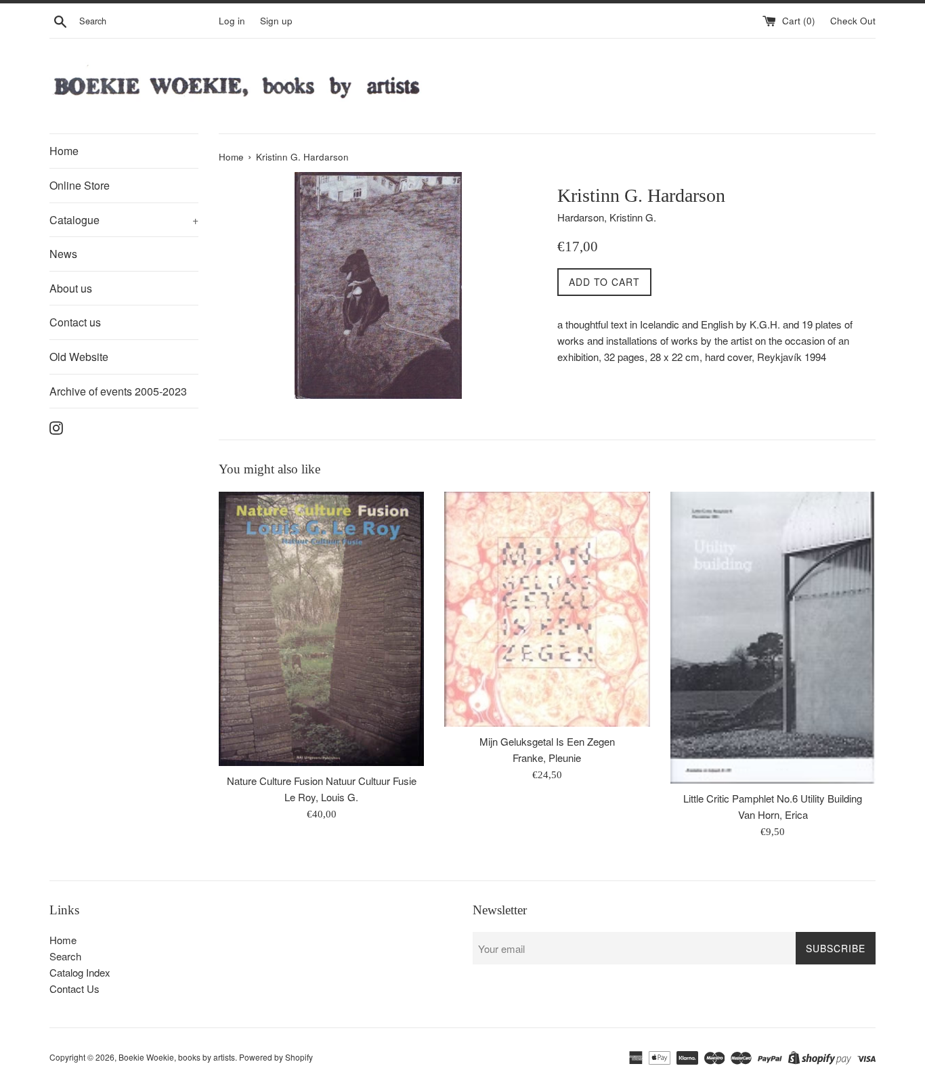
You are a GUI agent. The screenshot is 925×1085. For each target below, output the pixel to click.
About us (70, 288)
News (63, 253)
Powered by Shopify (276, 1057)
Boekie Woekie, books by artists (177, 1057)
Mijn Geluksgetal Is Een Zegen (547, 741)
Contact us (75, 322)
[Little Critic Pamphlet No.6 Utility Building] (773, 638)
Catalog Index (79, 972)
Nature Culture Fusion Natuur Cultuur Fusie (321, 780)
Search (65, 956)
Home (64, 150)
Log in (232, 20)
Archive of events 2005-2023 (118, 391)
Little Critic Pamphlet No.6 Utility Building (772, 798)
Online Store (79, 185)
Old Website (78, 356)
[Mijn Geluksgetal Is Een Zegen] (546, 609)
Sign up (276, 20)
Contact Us (74, 988)
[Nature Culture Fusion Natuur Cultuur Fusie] (321, 629)
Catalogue (123, 220)
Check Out (853, 20)
